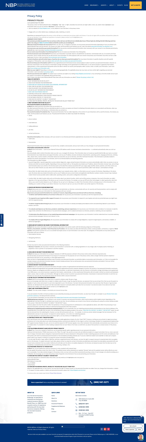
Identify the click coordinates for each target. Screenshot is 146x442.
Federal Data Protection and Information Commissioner (71, 297)
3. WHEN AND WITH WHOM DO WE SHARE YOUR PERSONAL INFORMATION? (47, 84)
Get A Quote (135, 5)
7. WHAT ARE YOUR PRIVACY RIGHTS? (37, 92)
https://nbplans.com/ (44, 28)
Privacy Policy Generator (56, 373)
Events (120, 5)
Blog (126, 5)
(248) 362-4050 (84, 407)
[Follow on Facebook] (101, 429)
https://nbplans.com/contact (83, 73)
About (111, 5)
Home (86, 5)
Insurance (94, 5)
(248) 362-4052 (84, 410)
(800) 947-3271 (101, 382)
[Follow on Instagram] (108, 429)
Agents (103, 5)
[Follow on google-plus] (105, 429)
